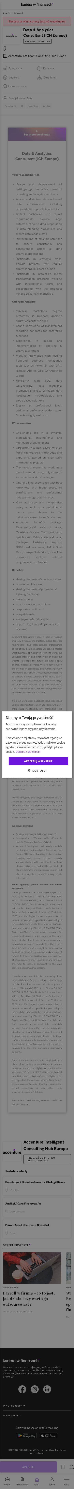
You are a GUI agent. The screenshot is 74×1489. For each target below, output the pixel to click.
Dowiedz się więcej (28, 752)
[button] (37, 770)
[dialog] (37, 744)
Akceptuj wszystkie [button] (38, 761)
